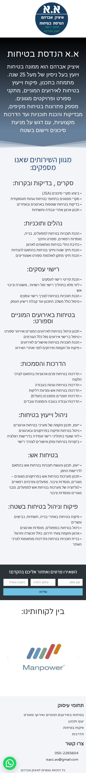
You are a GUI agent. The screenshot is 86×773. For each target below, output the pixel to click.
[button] (8, 658)
